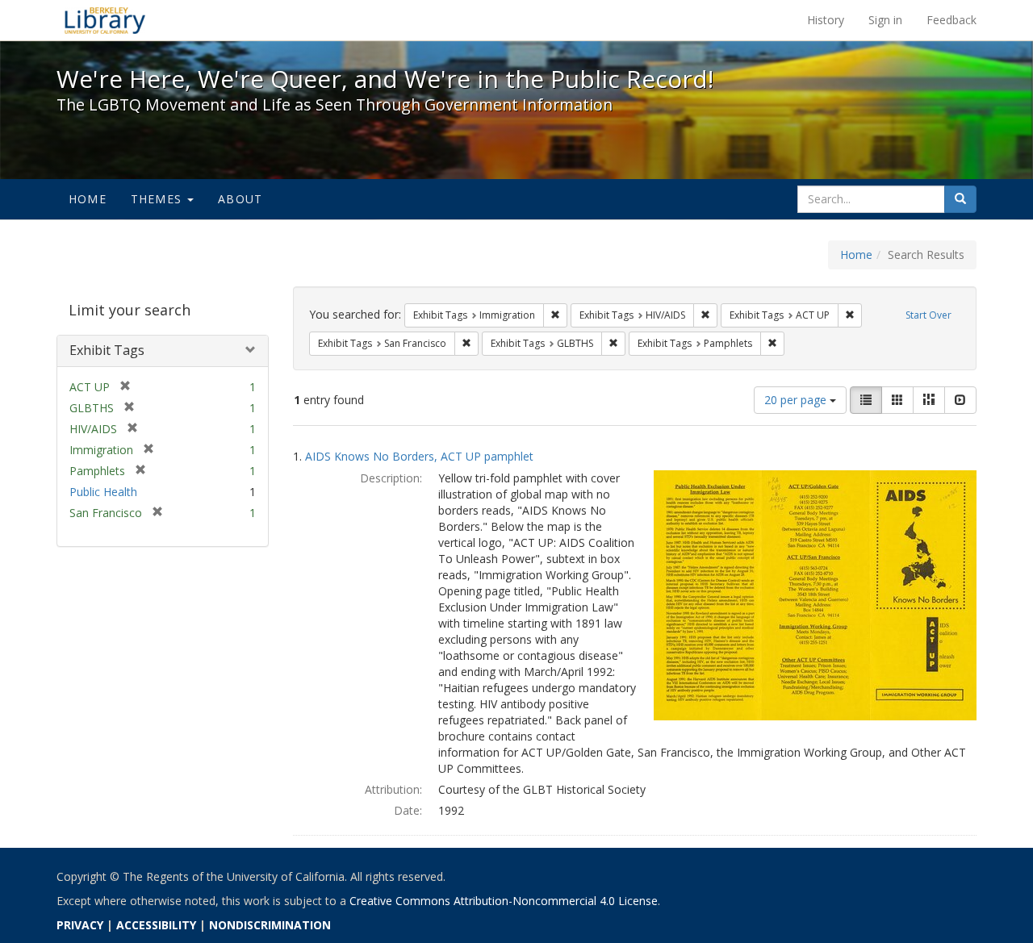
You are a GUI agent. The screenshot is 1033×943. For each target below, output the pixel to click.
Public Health (103, 491)
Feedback (951, 19)
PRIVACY (79, 925)
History (825, 19)
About (240, 199)
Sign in (885, 19)
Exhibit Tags (106, 350)
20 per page (797, 399)
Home (88, 199)
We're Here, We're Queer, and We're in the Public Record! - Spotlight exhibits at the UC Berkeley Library (104, 20)
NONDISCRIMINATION (270, 925)
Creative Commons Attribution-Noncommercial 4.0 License (503, 900)
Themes (158, 199)
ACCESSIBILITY (156, 925)
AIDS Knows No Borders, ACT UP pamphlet (419, 456)
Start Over (928, 315)
